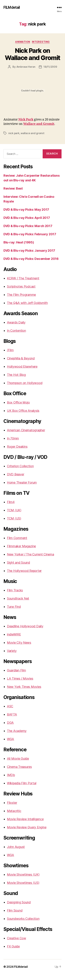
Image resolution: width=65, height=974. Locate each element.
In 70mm (13, 438)
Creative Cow (16, 938)
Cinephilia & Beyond (21, 358)
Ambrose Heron (26, 66)
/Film (10, 350)
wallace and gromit (32, 133)
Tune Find (14, 606)
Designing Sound (19, 902)
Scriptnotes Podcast (21, 286)
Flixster (12, 802)
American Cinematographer (26, 430)
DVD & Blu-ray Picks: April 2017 (26, 218)
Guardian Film (16, 670)
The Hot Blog (16, 375)
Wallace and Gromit (38, 124)
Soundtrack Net (18, 598)
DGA (10, 722)
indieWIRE (14, 634)
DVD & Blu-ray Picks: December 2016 (31, 259)
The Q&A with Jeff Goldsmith (27, 303)
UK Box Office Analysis (23, 410)
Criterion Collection (20, 466)
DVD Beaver (15, 474)
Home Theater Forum (22, 482)
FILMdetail (11, 7)
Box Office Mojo (18, 402)
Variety (12, 651)
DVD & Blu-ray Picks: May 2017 (26, 209)
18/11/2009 (50, 66)
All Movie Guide (18, 758)
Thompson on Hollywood (24, 383)
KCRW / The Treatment (23, 278)
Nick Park (25, 120)
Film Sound (14, 910)
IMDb (11, 775)
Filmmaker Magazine (21, 546)
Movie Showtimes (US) (23, 883)
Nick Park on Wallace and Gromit (32, 54)
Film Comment (17, 538)
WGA (10, 739)
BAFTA (12, 714)
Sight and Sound (18, 562)
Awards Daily (16, 322)
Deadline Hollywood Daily (25, 626)
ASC (10, 706)
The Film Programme (21, 294)
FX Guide (13, 946)
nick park (13, 133)
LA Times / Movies (20, 678)
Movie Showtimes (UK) (23, 874)
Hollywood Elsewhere (22, 366)
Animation (22, 41)
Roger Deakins (17, 446)
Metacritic (14, 811)
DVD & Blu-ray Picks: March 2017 (27, 226)
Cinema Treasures (19, 767)
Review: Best (13, 188)
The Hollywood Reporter (24, 571)
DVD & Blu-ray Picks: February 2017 (29, 234)
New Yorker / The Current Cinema (30, 554)
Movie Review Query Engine (26, 827)
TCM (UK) (14, 510)
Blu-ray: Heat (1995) (18, 242)
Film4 (11, 502)
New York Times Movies (24, 687)
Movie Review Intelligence (25, 819)
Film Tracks (15, 590)
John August (16, 847)
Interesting (41, 41)
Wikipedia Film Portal (21, 783)
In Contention (16, 330)
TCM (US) (14, 518)
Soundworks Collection (23, 918)
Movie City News (19, 642)
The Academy (17, 731)
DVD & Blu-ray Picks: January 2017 (29, 250)
